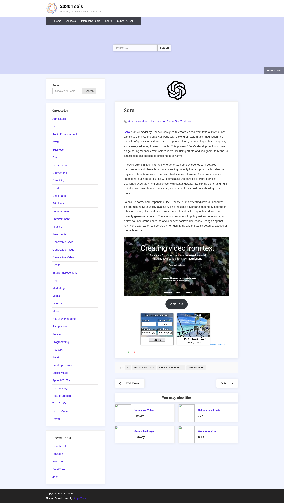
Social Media (60, 372)
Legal (55, 280)
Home (57, 21)
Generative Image (144, 431)
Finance (57, 226)
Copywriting (59, 172)
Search (56, 85)
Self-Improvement (63, 365)
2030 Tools (71, 6)
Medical (57, 303)
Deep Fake (59, 195)
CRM (55, 188)
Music (56, 311)
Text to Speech (61, 395)
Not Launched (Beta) (171, 367)
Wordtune (58, 461)
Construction (60, 165)
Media (56, 295)
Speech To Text (61, 380)
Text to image (60, 388)
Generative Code (62, 242)
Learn (108, 21)
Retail (55, 357)
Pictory (139, 415)
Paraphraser (60, 326)
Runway (139, 437)
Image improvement (64, 272)
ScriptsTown (79, 498)
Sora (127, 132)
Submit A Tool (125, 21)
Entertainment (61, 211)
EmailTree (58, 469)
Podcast (57, 334)
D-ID (201, 437)
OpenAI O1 (59, 446)
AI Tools (71, 21)
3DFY (201, 415)
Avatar (56, 142)
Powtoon (57, 453)
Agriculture (59, 118)
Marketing (58, 288)
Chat (55, 157)
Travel (56, 418)
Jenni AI (57, 477)
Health (56, 265)
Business (58, 149)
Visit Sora (176, 304)
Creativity (58, 180)
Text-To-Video (183, 121)
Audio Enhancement (64, 134)
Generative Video (138, 121)
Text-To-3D (59, 403)
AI (128, 367)
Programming (60, 342)
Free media (59, 234)
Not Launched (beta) (162, 121)
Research (58, 349)
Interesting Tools (90, 21)
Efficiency (58, 203)
